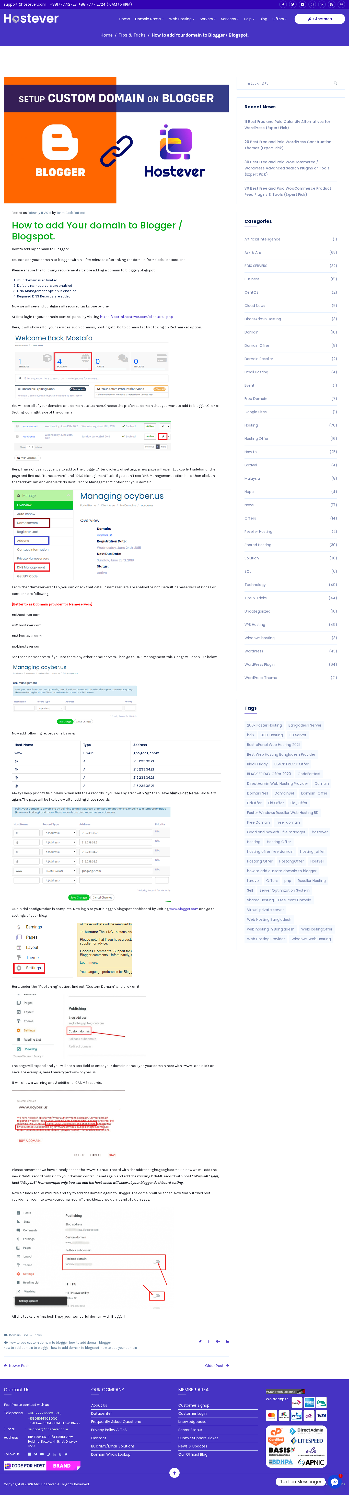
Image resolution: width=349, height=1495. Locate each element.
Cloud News (291, 305)
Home (124, 18)
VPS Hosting (291, 624)
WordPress (291, 651)
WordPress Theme (291, 677)
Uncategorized (291, 611)
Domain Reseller (291, 358)
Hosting (291, 425)
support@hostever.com (25, 4)
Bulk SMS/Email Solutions (113, 1446)
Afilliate (301, 1484)
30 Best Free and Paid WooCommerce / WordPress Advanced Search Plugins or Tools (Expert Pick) (287, 168)
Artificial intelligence (291, 239)
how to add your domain (119, 1348)
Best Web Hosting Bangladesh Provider (281, 754)
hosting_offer (312, 851)
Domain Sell (257, 793)
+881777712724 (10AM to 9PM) (105, 4)
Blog (263, 18)
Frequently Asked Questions (116, 1421)
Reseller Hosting (291, 531)
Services (229, 18)
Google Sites (291, 412)
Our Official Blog (192, 1454)
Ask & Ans (291, 252)
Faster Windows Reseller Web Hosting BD (283, 812)
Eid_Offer (298, 803)
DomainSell (285, 793)
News (291, 505)
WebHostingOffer (316, 929)
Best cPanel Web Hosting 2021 (273, 744)
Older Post (215, 1365)
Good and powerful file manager (276, 832)
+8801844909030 (42, 1418)
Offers (278, 18)
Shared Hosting (291, 544)
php (287, 880)
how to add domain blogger (90, 1342)
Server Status (190, 1429)
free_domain (288, 822)
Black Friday (257, 764)
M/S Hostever (45, 1484)
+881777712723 (63, 4)
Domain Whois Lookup (111, 1454)
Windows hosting (291, 637)
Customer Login (192, 1413)
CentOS (291, 292)
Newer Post (18, 1365)
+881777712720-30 (43, 1413)
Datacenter (101, 1413)
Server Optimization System (285, 890)
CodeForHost (309, 773)
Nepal (291, 491)
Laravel (291, 465)
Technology (291, 584)
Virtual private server (265, 909)
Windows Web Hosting (311, 938)
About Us (99, 1405)
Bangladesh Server (304, 725)
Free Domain (291, 398)
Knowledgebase (192, 1421)
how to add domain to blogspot (75, 1348)
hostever (320, 832)
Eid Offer (276, 803)
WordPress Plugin (291, 664)
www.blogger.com (183, 909)
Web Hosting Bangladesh (269, 919)
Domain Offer (291, 345)
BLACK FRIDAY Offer (291, 764)
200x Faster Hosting (264, 725)
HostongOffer (291, 861)
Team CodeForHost (70, 213)
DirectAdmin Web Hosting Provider (277, 783)
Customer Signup (194, 1405)
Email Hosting (291, 372)
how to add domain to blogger (27, 1348)
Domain (15, 1335)
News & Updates (192, 1446)
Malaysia (291, 478)
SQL (291, 571)
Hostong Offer (260, 861)
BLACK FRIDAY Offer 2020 (269, 773)
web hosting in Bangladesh (271, 929)
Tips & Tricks (132, 35)
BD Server (297, 735)
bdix (250, 735)
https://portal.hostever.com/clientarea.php (136, 317)
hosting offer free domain (270, 851)
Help (248, 18)
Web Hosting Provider (266, 938)
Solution (291, 558)
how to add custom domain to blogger (38, 1342)
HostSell (317, 861)
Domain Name (148, 18)
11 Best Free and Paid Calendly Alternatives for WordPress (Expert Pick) (287, 124)
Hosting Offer (291, 438)
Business (291, 279)
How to (291, 451)
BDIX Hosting (272, 735)
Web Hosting (181, 18)
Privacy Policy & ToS (109, 1429)
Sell (250, 890)
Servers (207, 18)
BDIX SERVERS (291, 265)
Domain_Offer (314, 793)
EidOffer (254, 803)
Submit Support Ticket (198, 1438)
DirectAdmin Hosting (291, 318)
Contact (98, 1438)
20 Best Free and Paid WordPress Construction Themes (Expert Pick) (288, 145)
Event (291, 385)
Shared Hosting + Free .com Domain (279, 900)
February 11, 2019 (39, 213)
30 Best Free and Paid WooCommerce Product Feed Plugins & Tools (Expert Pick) (288, 191)
